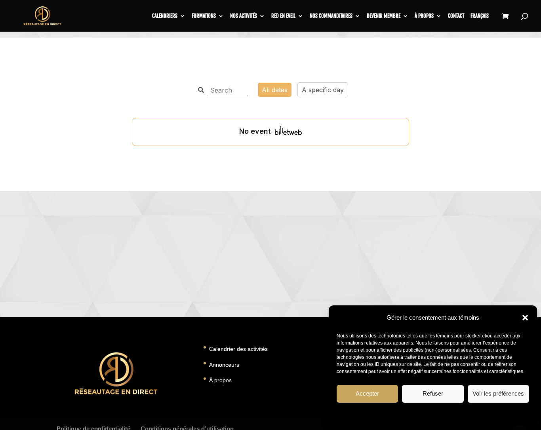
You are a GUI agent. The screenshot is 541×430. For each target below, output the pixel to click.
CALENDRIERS (164, 16)
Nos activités (243, 16)
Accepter (367, 393)
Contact (456, 16)
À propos (424, 16)
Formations (204, 16)
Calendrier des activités (238, 349)
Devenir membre (383, 16)
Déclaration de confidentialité (454, 414)
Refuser (433, 393)
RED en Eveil (283, 16)
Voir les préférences (498, 393)
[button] (525, 318)
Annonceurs (224, 365)
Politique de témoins (397, 414)
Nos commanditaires (331, 16)
